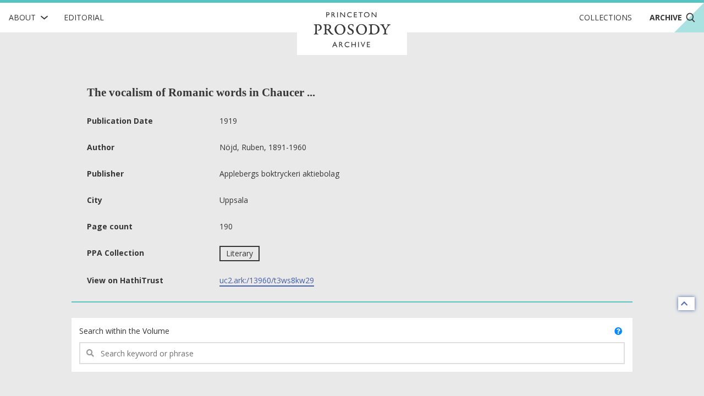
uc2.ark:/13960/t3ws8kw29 (266, 280)
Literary (239, 253)
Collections (605, 17)
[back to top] (686, 303)
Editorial (84, 17)
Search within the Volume (124, 331)
